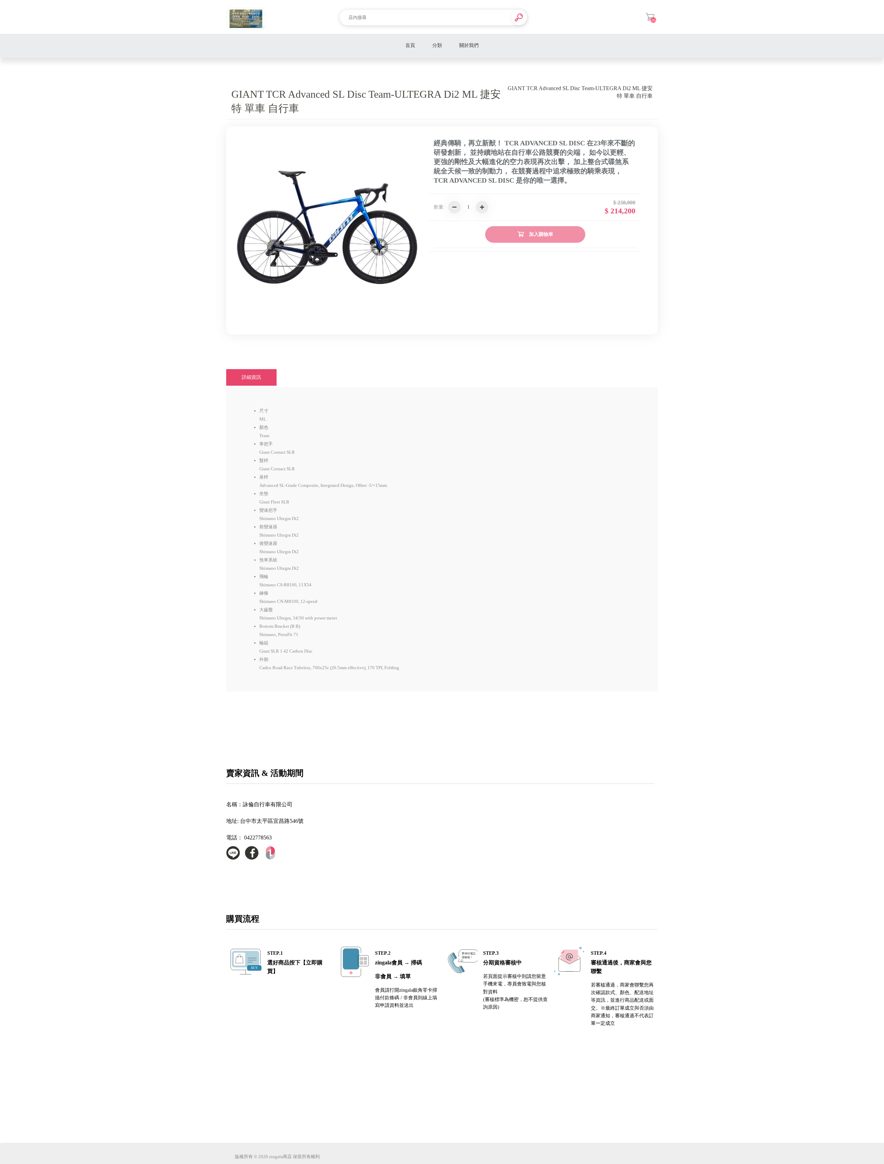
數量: (439, 207)
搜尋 (519, 17)
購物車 (650, 17)
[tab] (251, 377)
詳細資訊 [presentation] (251, 377)
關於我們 (469, 45)
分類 (437, 45)
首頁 (410, 45)
